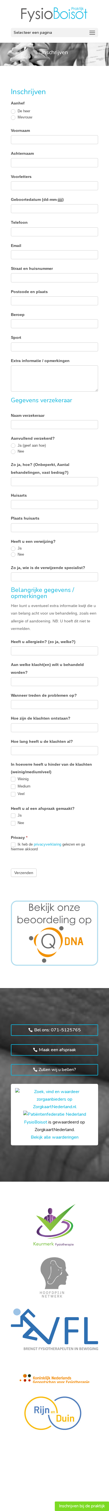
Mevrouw (24, 117)
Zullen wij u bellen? (57, 1070)
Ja (19, 548)
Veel (20, 794)
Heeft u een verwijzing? (33, 541)
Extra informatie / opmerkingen (40, 360)
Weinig (22, 779)
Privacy (19, 837)
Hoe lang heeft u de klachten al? (42, 741)
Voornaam (20, 130)
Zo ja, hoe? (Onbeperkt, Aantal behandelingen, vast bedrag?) (40, 468)
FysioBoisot (35, 1122)
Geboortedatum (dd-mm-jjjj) (37, 199)
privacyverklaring (47, 844)
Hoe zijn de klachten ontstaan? (40, 718)
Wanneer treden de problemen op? (44, 695)
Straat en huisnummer (32, 268)
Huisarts (19, 495)
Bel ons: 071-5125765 (57, 1030)
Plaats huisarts (25, 518)
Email (16, 245)
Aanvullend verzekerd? (33, 438)
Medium (23, 786)
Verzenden (23, 872)
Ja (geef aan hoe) (31, 445)
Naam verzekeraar (27, 415)
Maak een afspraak (57, 1050)
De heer (23, 111)
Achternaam (22, 153)
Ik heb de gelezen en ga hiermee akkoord (48, 846)
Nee (20, 451)
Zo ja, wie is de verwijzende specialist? (48, 567)
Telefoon (19, 222)
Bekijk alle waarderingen (55, 1137)
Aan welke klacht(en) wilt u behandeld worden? (47, 668)
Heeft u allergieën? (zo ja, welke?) (43, 641)
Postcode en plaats (29, 291)
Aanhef (18, 103)
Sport (16, 337)
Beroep (18, 314)
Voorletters (21, 176)
